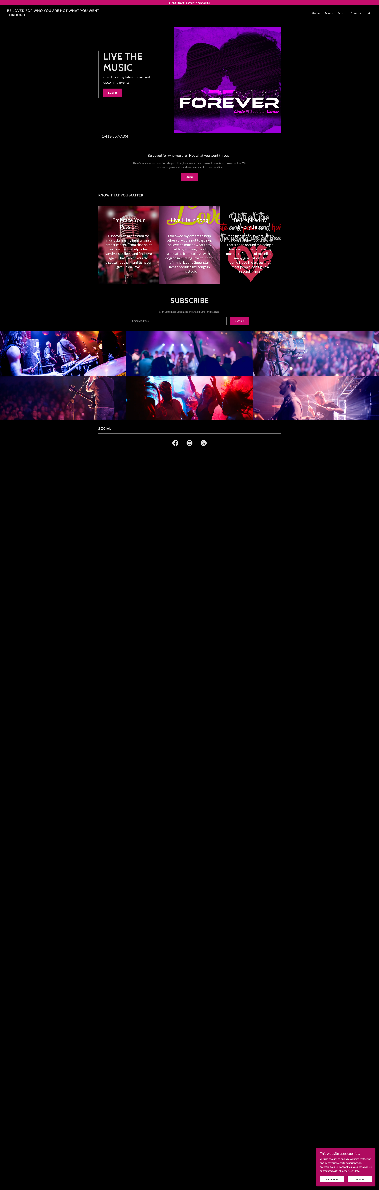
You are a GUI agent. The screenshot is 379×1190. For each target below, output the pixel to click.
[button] (369, 13)
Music (190, 176)
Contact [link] (356, 13)
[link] (58, 15)
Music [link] (342, 13)
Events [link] (329, 13)
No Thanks (332, 1179)
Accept (359, 1179)
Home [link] (316, 13)
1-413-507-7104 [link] (115, 136)
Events (112, 92)
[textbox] (178, 321)
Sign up (239, 320)
